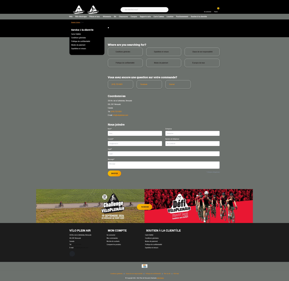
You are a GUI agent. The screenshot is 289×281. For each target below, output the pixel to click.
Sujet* (110, 149)
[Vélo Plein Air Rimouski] (85, 13)
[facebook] (72, 253)
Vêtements (107, 16)
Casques (134, 16)
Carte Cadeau (159, 16)
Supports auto (145, 16)
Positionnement (182, 16)
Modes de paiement (78, 45)
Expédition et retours (78, 48)
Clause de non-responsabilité (134, 273)
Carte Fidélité (76, 34)
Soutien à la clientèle (199, 16)
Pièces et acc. (94, 16)
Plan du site (167, 273)
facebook (145, 207)
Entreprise (168, 129)
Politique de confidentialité (80, 41)
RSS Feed (176, 273)
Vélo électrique (81, 16)
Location (170, 16)
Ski (115, 16)
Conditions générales (78, 38)
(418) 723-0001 (116, 111)
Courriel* (111, 139)
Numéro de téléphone (172, 139)
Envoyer (114, 173)
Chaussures (123, 16)
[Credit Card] (144, 266)
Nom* (110, 129)
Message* (111, 159)
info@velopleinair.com (120, 115)
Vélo (70, 16)
